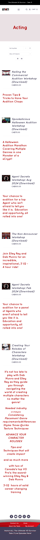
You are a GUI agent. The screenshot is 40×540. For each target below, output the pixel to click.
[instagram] (24, 516)
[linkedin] (28, 516)
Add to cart (6, 71)
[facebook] (11, 516)
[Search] (27, 9)
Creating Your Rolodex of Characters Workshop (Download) (21, 352)
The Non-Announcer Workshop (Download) (24, 237)
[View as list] (21, 59)
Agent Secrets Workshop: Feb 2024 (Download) (23, 288)
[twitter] (20, 516)
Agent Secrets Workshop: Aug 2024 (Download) (23, 180)
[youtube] (15, 516)
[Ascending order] (30, 48)
